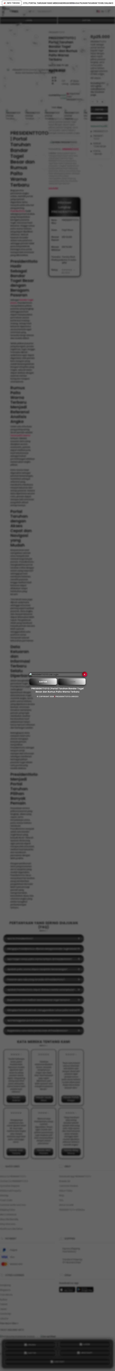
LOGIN (71, 681)
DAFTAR (43, 681)
